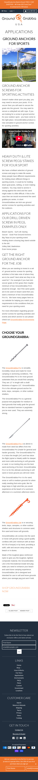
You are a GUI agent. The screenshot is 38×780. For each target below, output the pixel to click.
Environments (19, 678)
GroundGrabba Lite (13, 523)
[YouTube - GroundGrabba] (21, 738)
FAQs (19, 680)
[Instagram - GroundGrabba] (17, 738)
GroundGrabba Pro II (14, 444)
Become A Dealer (19, 734)
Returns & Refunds (19, 705)
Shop (18, 668)
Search (19, 703)
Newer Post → (25, 611)
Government (19, 688)
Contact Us (19, 730)
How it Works (19, 670)
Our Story (19, 673)
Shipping (19, 708)
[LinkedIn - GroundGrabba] (24, 738)
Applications (19, 675)
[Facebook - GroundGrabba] (13, 738)
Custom (19, 685)
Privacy (19, 713)
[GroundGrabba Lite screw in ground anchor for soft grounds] (19, 507)
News (19, 683)
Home (19, 665)
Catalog (19, 718)
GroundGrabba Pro (13, 368)
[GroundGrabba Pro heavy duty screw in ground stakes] (19, 353)
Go (19, 652)
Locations (19, 690)
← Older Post (12, 611)
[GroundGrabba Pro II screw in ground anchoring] (19, 428)
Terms (19, 710)
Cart (31, 11)
